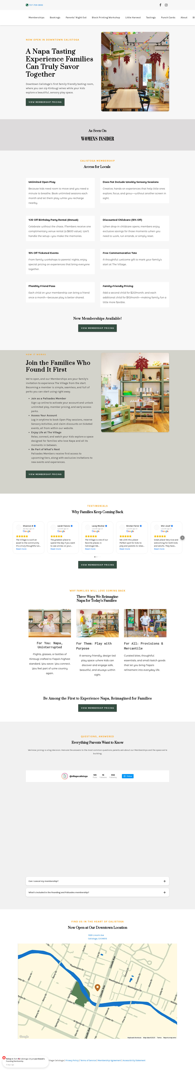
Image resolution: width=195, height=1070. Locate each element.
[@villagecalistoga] (64, 803)
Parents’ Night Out (76, 17)
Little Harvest (133, 17)
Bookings (55, 17)
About (184, 17)
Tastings (151, 17)
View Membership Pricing (45, 102)
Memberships (36, 17)
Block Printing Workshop (106, 17)
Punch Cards (168, 17)
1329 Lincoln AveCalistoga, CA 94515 (97, 964)
